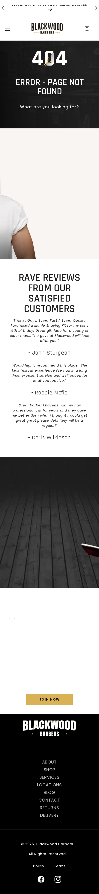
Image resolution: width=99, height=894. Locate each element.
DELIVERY (49, 815)
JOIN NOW (49, 699)
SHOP (49, 769)
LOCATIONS (49, 784)
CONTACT (50, 800)
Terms (60, 866)
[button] (7, 28)
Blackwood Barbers (54, 843)
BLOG (49, 792)
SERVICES (49, 777)
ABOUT (49, 762)
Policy (38, 866)
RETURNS (49, 807)
